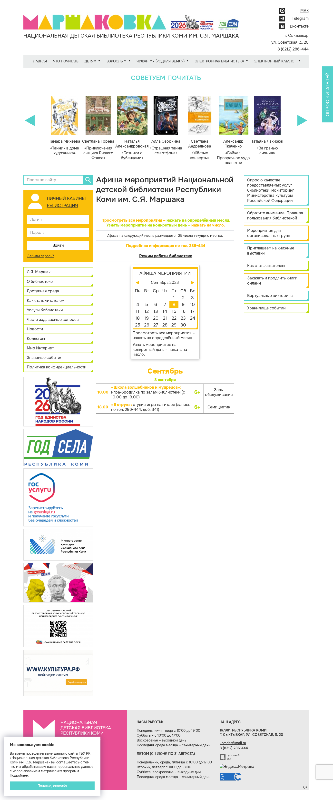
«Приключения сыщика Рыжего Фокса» (98, 149)
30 (183, 325)
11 (137, 311)
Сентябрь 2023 (165, 282)
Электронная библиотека (219, 61)
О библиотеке (40, 281)
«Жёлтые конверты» (199, 149)
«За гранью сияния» (267, 147)
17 (193, 311)
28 (164, 325)
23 (183, 318)
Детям (90, 61)
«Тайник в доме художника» (64, 147)
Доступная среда (43, 291)
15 (174, 311)
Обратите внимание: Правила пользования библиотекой (275, 215)
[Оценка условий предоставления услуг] (58, 625)
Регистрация (62, 205)
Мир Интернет (40, 348)
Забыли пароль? (40, 256)
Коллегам (36, 338)
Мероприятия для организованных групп (268, 233)
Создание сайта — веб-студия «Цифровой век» (230, 757)
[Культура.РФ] (58, 672)
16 (183, 311)
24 (192, 318)
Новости (35, 329)
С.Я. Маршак (38, 272)
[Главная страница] (131, 19)
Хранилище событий (266, 308)
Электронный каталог (275, 61)
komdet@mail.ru (233, 743)
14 (165, 311)
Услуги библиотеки (45, 310)
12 (147, 311)
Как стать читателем (45, 300)
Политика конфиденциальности (57, 367)
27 (155, 325)
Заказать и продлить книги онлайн (272, 281)
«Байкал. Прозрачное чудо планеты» (233, 152)
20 (155, 318)
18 (137, 318)
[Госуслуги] (58, 497)
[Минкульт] (58, 544)
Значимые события (44, 357)
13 (156, 311)
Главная (39, 61)
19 (146, 318)
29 (173, 325)
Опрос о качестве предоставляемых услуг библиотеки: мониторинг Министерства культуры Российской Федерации (270, 190)
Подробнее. (19, 775)
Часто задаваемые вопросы (53, 319)
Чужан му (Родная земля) (161, 61)
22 (174, 318)
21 (165, 318)
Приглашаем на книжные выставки (270, 251)
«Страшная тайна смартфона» (166, 147)
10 (192, 304)
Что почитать (65, 61)
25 (137, 325)
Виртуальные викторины (270, 295)
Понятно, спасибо (52, 786)
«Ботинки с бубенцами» (132, 149)
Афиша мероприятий (165, 273)
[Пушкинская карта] (58, 582)
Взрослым (117, 61)
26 (146, 325)
